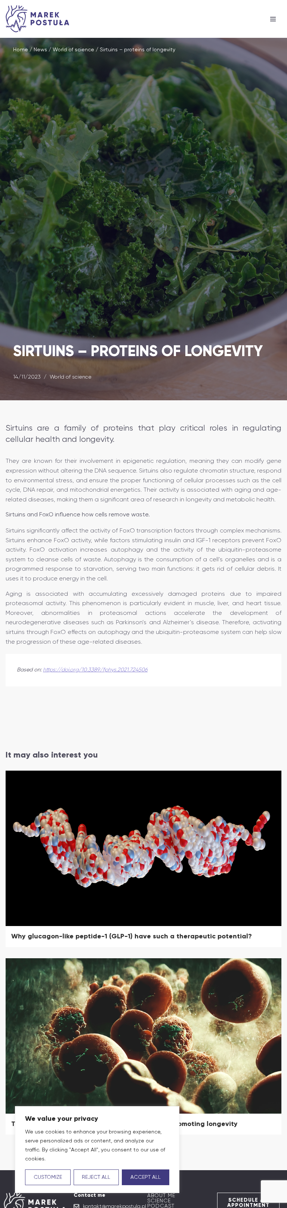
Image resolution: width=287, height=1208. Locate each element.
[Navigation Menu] (273, 19)
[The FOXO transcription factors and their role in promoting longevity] (143, 1036)
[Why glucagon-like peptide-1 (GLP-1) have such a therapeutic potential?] (143, 848)
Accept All (145, 1177)
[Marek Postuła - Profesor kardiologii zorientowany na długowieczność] (39, 19)
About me (161, 1195)
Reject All (96, 1177)
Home (20, 49)
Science (159, 1200)
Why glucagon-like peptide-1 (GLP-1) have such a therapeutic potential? (131, 936)
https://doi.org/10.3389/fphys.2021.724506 (95, 670)
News (40, 49)
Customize (48, 1177)
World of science (73, 49)
